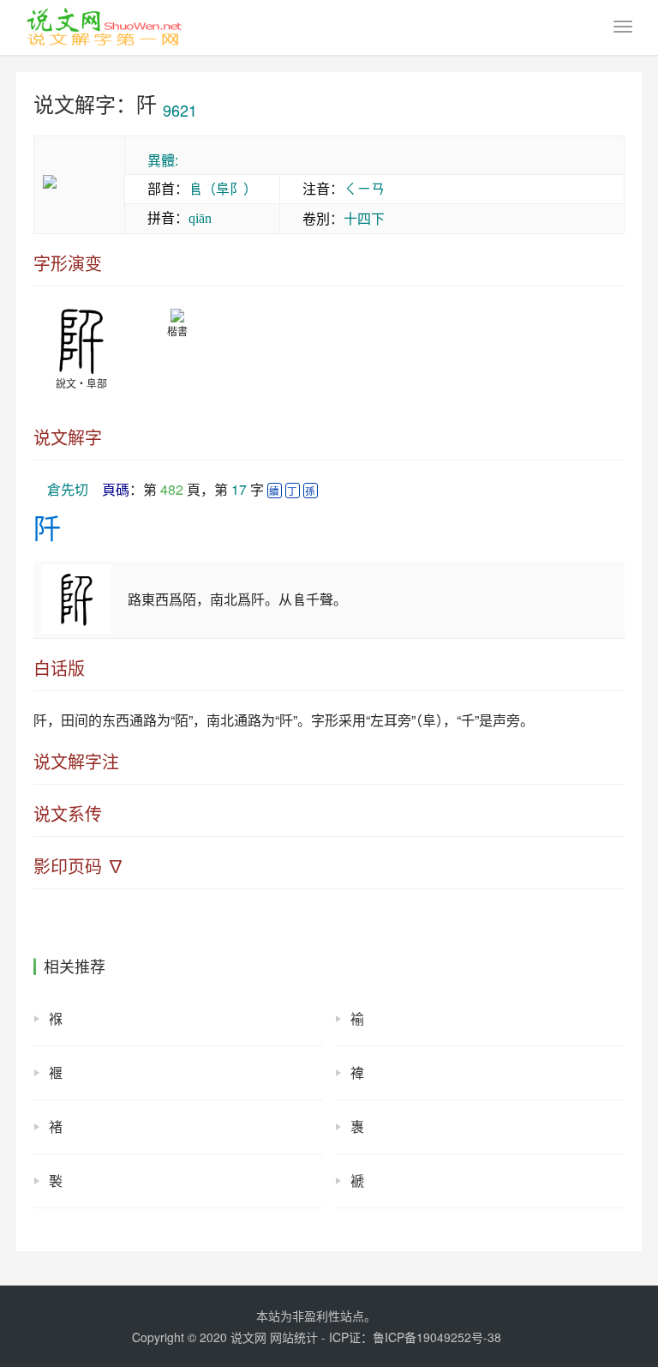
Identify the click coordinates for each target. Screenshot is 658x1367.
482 (171, 489)
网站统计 (294, 1337)
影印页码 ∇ (78, 866)
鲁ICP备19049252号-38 (437, 1337)
